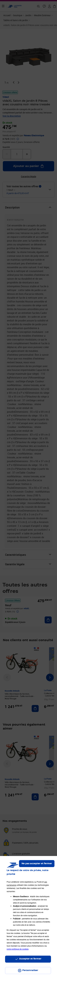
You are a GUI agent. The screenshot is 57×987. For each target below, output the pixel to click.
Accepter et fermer (30, 959)
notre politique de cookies (17, 949)
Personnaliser (30, 970)
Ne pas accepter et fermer (37, 863)
